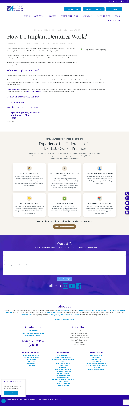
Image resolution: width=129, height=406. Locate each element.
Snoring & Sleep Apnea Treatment (63, 379)
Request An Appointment (96, 369)
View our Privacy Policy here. (64, 319)
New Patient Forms (96, 355)
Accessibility (31, 363)
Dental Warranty (96, 361)
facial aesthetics (84, 310)
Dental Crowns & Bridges (63, 357)
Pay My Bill (96, 367)
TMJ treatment (114, 310)
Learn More (10, 393)
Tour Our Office (31, 359)
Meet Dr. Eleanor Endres (31, 357)
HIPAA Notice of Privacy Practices (96, 365)
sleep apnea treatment (100, 310)
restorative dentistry (33, 91)
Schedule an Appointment (64, 227)
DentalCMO (32, 399)
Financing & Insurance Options (96, 363)
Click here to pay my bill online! (116, 1)
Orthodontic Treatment (63, 371)
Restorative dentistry (33, 43)
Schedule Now (114, 9)
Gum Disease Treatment (63, 369)
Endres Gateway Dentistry (31, 352)
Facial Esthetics (63, 365)
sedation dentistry (53, 312)
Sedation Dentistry (63, 377)
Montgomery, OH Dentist (42, 30)
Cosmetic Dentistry (63, 355)
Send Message (64, 279)
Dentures (63, 361)
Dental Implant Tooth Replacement (63, 359)
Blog (53, 30)
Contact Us (31, 365)
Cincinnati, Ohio (26, 315)
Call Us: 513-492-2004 (93, 9)
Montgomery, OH (57, 315)
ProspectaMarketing (55, 399)
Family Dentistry (63, 367)
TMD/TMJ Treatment (63, 383)
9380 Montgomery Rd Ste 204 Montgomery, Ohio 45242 (25, 115)
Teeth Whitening (63, 381)
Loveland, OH (68, 315)
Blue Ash (77, 315)
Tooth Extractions (63, 385)
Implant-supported (13, 89)
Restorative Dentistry (63, 375)
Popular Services (63, 352)
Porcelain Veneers (63, 373)
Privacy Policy (31, 361)
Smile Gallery (96, 357)
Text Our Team (73, 9)
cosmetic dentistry (65, 310)
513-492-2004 (17, 101)
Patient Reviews (96, 359)
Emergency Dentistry (63, 363)
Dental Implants (14, 43)
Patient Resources (96, 352)
